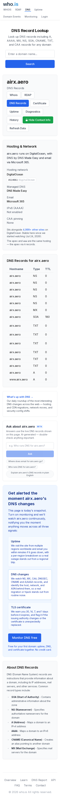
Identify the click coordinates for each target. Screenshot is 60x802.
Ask (30, 453)
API (53, 780)
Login (44, 16)
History (14, 120)
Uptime (38, 9)
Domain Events (12, 16)
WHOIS (7, 9)
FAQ (17, 785)
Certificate (39, 103)
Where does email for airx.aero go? (25, 461)
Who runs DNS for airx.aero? (22, 467)
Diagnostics (33, 111)
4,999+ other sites (33, 229)
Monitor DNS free (24, 637)
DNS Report (39, 780)
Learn (24, 780)
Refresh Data (18, 128)
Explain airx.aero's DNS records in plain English (30, 474)
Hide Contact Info (39, 120)
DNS (27, 9)
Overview (10, 780)
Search (30, 64)
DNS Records (18, 103)
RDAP (18, 9)
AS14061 (21, 180)
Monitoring (31, 16)
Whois (14, 95)
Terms (28, 785)
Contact (41, 785)
